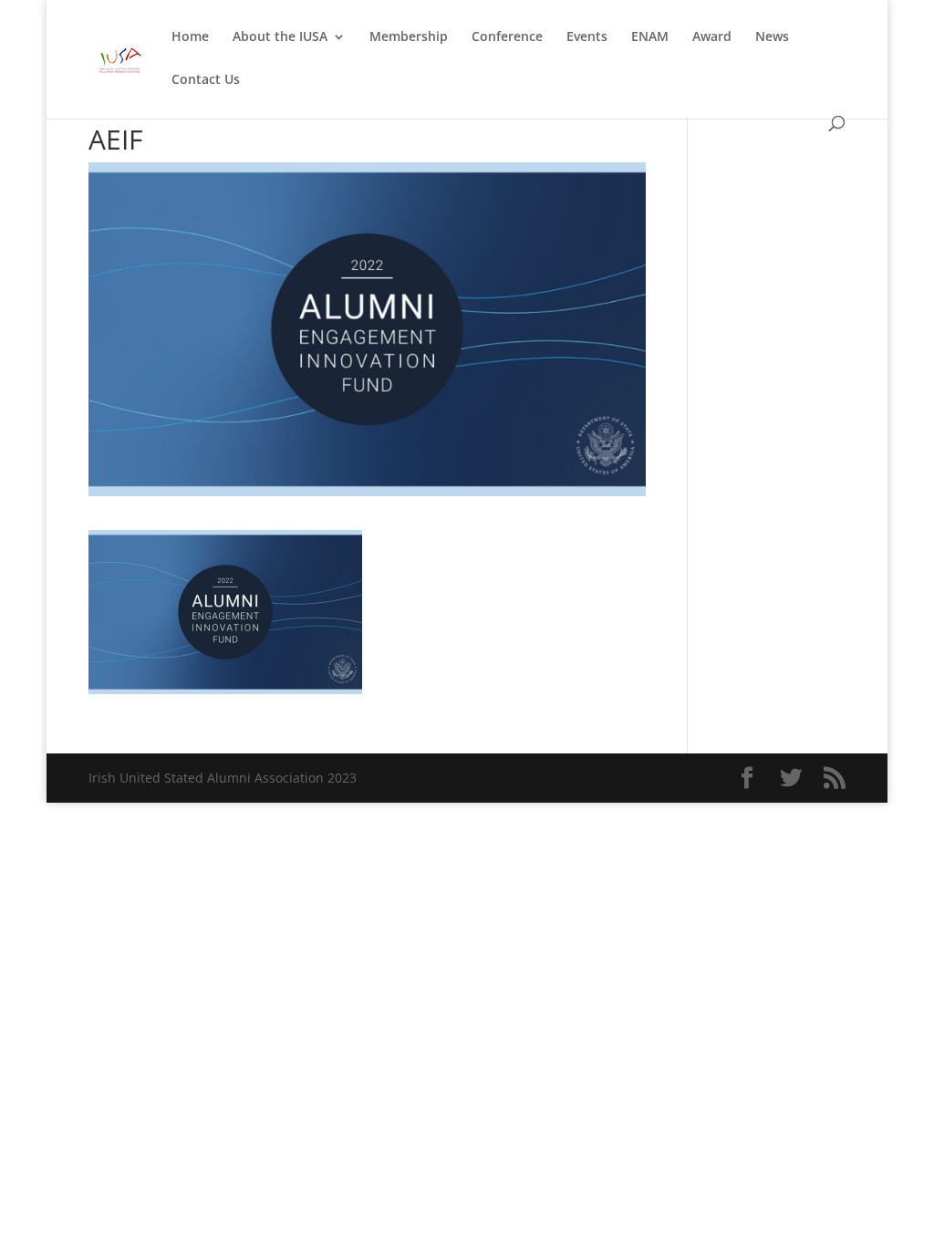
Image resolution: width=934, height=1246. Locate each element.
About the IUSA (280, 37)
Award (712, 37)
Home (190, 37)
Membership (408, 37)
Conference (507, 37)
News (772, 37)
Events (586, 37)
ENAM (650, 37)
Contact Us (205, 80)
